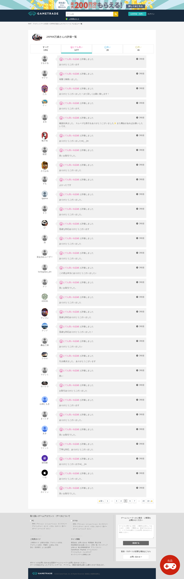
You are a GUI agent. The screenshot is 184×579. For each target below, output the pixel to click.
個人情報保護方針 (84, 547)
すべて (46, 48)
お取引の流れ (44, 542)
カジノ (48, 528)
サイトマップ (103, 545)
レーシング (41, 528)
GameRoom (75, 550)
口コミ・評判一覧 (91, 545)
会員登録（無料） (137, 14)
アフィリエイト (96, 547)
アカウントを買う (36, 545)
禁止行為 (98, 542)
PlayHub (83, 550)
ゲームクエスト (92, 550)
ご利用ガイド (74, 19)
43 (144, 501)
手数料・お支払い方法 (50, 545)
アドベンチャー (37, 526)
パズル (51, 526)
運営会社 (74, 542)
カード (46, 526)
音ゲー (64, 526)
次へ (149, 501)
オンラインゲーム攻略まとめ (80, 554)
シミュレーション (51, 524)
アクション (40, 524)
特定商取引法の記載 (77, 545)
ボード (34, 528)
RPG (33, 524)
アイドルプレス (76, 552)
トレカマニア (86, 552)
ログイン (151, 14)
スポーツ (58, 526)
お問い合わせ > (136, 557)
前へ (102, 501)
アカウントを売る (56, 542)
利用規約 (91, 542)
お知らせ (74, 547)
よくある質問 (46, 547)
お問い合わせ (82, 542)
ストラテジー (62, 524)
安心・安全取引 (35, 547)
